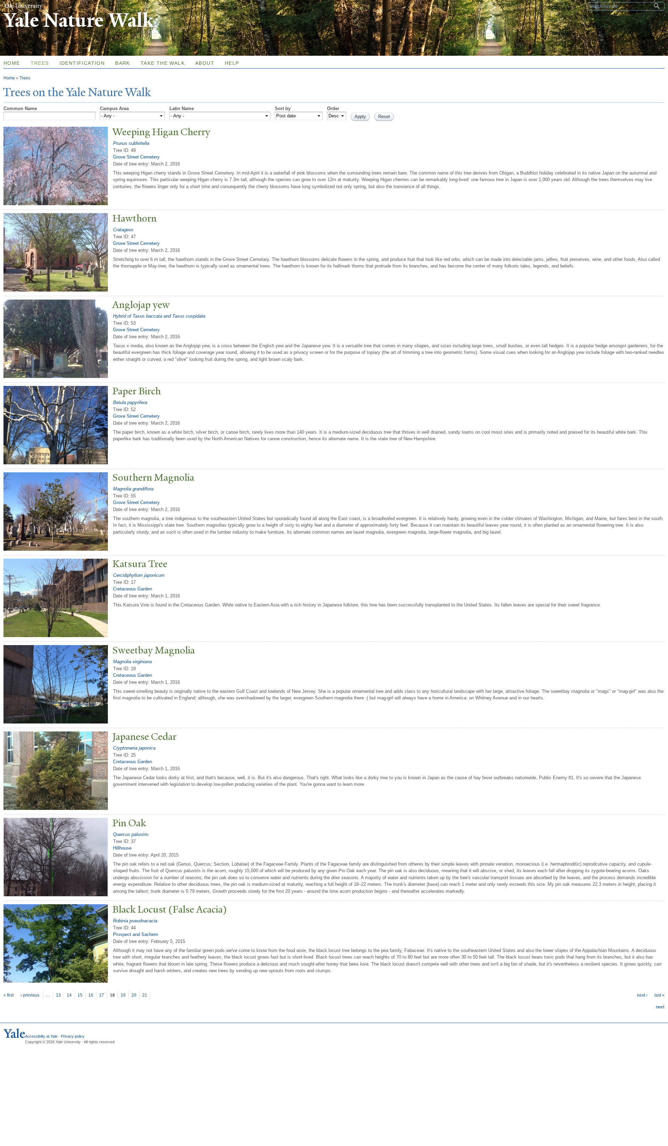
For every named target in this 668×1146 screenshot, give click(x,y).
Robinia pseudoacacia (135, 920)
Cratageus (123, 229)
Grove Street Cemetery (136, 157)
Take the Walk (163, 63)
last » (659, 995)
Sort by (283, 108)
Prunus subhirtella (131, 143)
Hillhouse (122, 848)
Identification (82, 63)
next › (642, 995)
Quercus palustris (131, 834)
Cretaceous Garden (132, 588)
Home (9, 78)
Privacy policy (73, 1036)
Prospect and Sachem (135, 934)
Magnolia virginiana (132, 661)
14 (69, 995)
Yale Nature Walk (78, 20)
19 (123, 995)
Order (333, 108)
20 (134, 995)
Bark (122, 63)
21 (144, 995)
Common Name (20, 108)
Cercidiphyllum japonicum (139, 575)
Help (232, 63)
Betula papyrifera (130, 402)
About (204, 63)
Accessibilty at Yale (41, 1036)
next (660, 1006)
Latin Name (181, 108)
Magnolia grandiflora (133, 488)
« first (8, 995)
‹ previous (30, 995)
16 (90, 995)
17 (101, 995)
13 (58, 995)
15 (80, 995)
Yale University (22, 6)
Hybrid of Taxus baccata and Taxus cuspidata (159, 316)
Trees (40, 63)
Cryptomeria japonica (134, 748)
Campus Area (114, 108)
